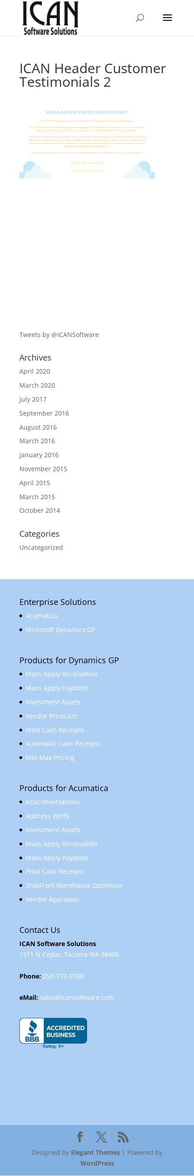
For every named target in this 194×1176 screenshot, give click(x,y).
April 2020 (34, 371)
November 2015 (43, 468)
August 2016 (38, 427)
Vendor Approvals (52, 899)
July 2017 (32, 399)
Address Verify (47, 815)
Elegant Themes (95, 1152)
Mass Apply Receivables (62, 674)
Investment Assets (53, 702)
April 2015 (34, 482)
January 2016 (39, 454)
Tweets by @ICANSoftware (59, 334)
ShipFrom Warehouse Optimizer (74, 885)
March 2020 (37, 385)
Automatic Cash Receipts (63, 743)
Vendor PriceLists (52, 716)
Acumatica (41, 615)
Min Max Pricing (50, 757)
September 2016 (44, 413)
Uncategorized (41, 547)
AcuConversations (53, 801)
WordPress (97, 1163)
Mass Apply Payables (57, 688)
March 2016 (37, 440)
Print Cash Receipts (55, 730)
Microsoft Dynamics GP (60, 629)
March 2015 (37, 496)
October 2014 (39, 510)
